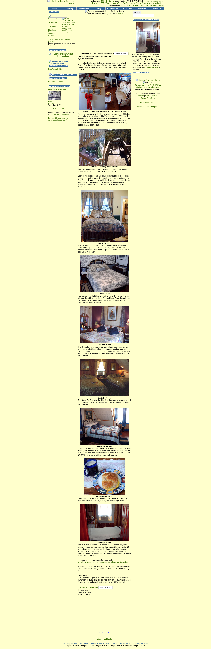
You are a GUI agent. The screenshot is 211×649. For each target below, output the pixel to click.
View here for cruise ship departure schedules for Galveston (103, 562)
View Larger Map (105, 633)
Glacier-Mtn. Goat (147, 98)
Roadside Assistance (155, 1)
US (102, 1)
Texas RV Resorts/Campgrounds (60, 109)
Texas (120, 14)
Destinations (84, 9)
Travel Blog (52, 22)
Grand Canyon (151, 96)
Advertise (142, 9)
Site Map (144, 643)
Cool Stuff (127, 9)
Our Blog (69, 9)
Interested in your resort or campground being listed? (58, 119)
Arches (141, 96)
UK (106, 1)
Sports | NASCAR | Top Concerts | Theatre (146, 5)
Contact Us (156, 9)
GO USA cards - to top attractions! (147, 86)
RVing (111, 1)
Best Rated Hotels (147, 102)
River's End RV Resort (52, 102)
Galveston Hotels (104, 639)
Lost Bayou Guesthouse (88, 588)
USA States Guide (55, 69)
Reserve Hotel (112, 9)
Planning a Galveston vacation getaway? (52, 32)
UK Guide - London (55, 81)
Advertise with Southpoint (147, 107)
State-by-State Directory (57, 90)
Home (54, 9)
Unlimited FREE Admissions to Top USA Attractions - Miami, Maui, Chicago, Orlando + (128, 3)
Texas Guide (53, 26)
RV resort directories (62, 114)
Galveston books (54, 19)
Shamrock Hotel (151, 68)
